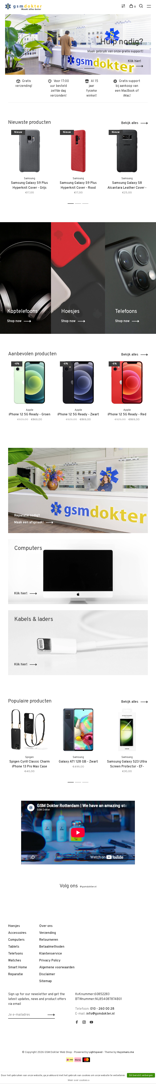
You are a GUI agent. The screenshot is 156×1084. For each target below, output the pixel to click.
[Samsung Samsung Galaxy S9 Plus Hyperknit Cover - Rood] (78, 151)
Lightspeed (95, 1052)
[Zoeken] (141, 7)
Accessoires (17, 933)
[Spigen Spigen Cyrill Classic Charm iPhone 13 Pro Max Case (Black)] (29, 729)
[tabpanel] (78, 44)
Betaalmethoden (51, 947)
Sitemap (45, 981)
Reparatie (15, 974)
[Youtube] (91, 1023)
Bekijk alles (129, 123)
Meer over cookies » (78, 1080)
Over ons (46, 926)
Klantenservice (50, 954)
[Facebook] (76, 1023)
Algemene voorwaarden (57, 967)
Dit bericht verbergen (141, 1075)
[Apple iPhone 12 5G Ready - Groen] (29, 382)
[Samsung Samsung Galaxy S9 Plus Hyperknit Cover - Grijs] (29, 151)
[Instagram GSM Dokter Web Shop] (84, 1023)
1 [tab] (70, 64)
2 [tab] (81, 64)
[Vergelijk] (123, 7)
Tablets (13, 947)
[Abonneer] (50, 1014)
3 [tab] (92, 64)
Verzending (47, 933)
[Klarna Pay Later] (77, 1061)
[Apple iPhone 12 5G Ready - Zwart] (78, 382)
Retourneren (48, 940)
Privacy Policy (50, 961)
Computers (16, 940)
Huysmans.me (125, 1052)
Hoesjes (14, 926)
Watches (14, 961)
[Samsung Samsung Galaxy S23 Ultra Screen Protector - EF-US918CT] (127, 729)
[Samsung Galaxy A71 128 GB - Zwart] (78, 729)
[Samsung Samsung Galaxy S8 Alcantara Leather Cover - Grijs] (127, 151)
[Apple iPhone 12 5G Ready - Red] (127, 382)
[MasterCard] (86, 1061)
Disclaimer (47, 974)
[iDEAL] (69, 1061)
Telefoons (15, 954)
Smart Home (17, 967)
